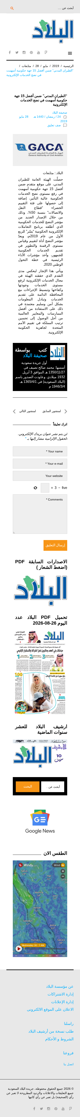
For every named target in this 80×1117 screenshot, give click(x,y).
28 (37, 66)
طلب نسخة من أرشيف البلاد (51, 1031)
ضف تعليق (54, 125)
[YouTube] (38, 52)
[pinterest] (31, 52)
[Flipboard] (46, 52)
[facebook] (9, 52)
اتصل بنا (69, 1064)
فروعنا (68, 1053)
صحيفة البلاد (59, 112)
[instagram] (24, 52)
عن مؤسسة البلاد (60, 986)
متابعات (26, 66)
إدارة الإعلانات (62, 1002)
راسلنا (69, 1023)
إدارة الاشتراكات (61, 994)
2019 (55, 66)
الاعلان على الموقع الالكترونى (50, 1009)
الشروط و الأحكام (59, 1039)
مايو (45, 66)
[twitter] (17, 52)
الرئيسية (68, 66)
